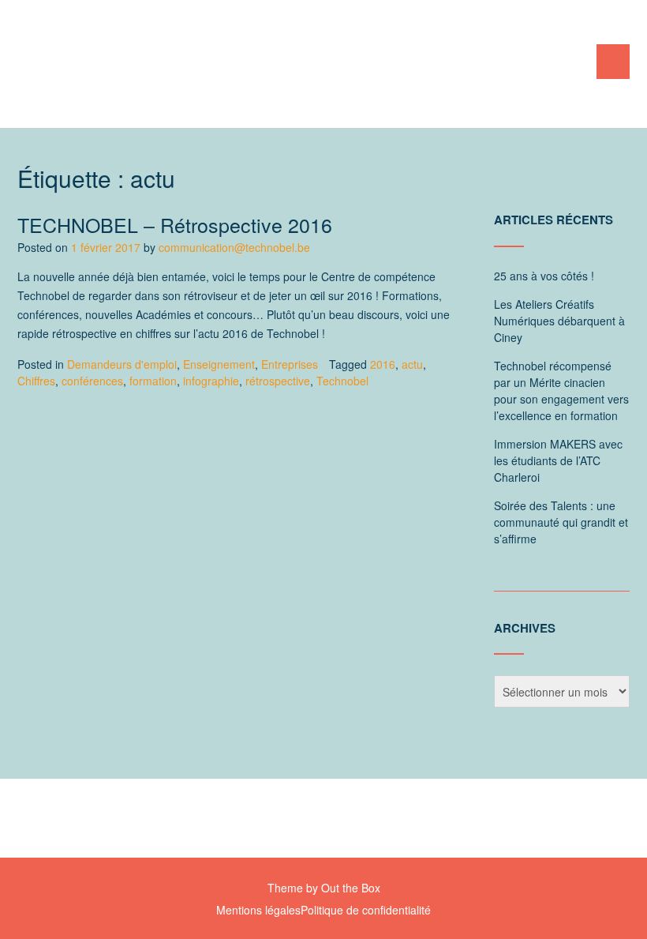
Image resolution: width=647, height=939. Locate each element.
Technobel (342, 381)
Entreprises (289, 364)
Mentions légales (258, 910)
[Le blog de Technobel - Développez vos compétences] (179, 65)
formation (153, 381)
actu (412, 364)
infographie (211, 381)
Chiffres (36, 381)
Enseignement (219, 364)
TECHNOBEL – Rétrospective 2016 (174, 224)
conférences (92, 381)
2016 (382, 364)
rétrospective (277, 381)
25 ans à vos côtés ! (544, 276)
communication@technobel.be (234, 247)
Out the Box (350, 888)
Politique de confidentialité (366, 910)
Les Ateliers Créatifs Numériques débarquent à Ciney (559, 320)
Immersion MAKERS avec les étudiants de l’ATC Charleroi (558, 460)
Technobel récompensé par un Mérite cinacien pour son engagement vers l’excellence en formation (561, 390)
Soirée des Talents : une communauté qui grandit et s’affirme (561, 522)
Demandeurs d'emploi (122, 364)
